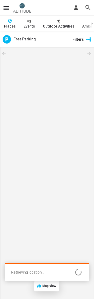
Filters (78, 39)
